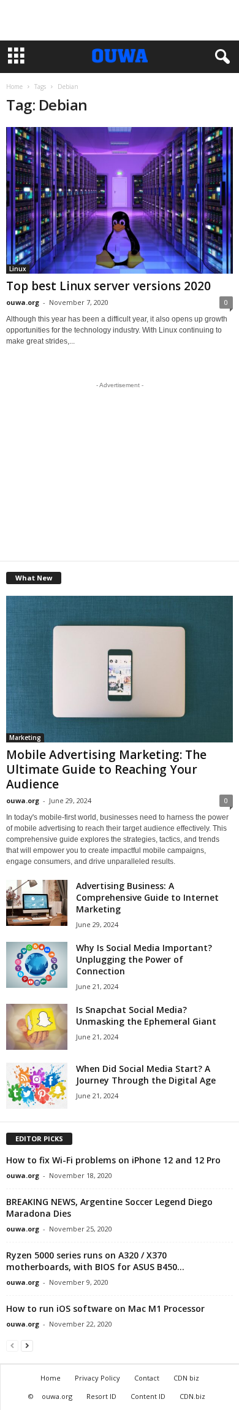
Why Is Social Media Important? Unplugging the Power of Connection (144, 959)
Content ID (148, 1396)
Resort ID (101, 1396)
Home (14, 86)
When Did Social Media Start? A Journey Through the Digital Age (146, 1074)
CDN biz (186, 1377)
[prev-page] (12, 1345)
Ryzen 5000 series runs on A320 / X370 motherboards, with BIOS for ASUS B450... (95, 1261)
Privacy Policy (97, 1377)
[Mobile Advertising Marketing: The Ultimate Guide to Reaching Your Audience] (119, 669)
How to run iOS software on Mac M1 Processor (105, 1308)
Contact (146, 1377)
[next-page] (27, 1345)
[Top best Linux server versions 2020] (119, 200)
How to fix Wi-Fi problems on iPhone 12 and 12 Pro (113, 1160)
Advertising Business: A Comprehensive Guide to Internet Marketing (147, 897)
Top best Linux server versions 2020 (108, 286)
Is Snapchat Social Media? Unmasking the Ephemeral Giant (146, 1015)
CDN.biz (192, 1396)
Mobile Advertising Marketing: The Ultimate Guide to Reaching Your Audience (106, 769)
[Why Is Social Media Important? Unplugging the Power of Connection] (36, 965)
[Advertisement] (119, 20)
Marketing (25, 737)
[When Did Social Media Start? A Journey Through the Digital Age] (36, 1086)
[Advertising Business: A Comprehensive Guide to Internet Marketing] (36, 903)
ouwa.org (22, 302)
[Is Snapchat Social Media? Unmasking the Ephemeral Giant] (36, 1027)
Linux (17, 268)
